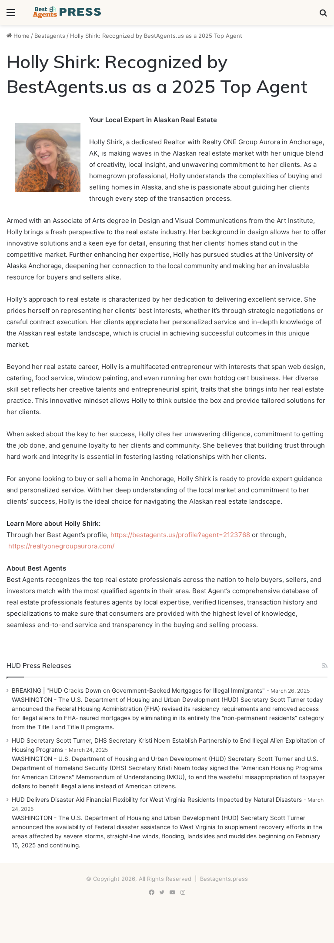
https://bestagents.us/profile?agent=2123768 (180, 535)
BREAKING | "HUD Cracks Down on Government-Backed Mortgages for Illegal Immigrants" (138, 690)
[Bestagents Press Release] (68, 12)
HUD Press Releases (39, 665)
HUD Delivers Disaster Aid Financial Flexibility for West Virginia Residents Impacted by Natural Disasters (157, 799)
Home (21, 35)
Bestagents (49, 35)
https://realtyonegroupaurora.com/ (60, 546)
